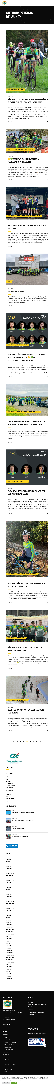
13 (27, 741)
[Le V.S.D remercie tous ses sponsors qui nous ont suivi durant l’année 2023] (27, 400)
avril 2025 (8, 892)
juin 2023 (8, 941)
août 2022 (8, 964)
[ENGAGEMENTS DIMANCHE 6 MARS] (8, 836)
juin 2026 (8, 859)
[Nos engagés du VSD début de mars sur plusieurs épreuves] (27, 549)
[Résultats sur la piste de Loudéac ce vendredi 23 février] (27, 626)
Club (9, 89)
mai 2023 (8, 943)
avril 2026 (8, 864)
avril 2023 (8, 945)
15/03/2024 (10, 351)
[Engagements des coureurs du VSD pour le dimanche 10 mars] (27, 467)
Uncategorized (10, 799)
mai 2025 (8, 889)
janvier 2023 (9, 952)
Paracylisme (9, 790)
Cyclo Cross (14, 89)
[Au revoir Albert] (27, 269)
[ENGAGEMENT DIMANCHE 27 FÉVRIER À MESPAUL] (8, 812)
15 (33, 741)
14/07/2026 (30, 1010)
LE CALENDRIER (8, 1049)
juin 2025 (8, 887)
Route (38, 216)
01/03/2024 (10, 580)
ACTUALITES (6, 1054)
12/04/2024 (10, 96)
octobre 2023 (9, 931)
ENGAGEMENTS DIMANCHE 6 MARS (20, 836)
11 (20, 741)
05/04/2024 (10, 222)
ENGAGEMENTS (8, 1057)
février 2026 (9, 868)
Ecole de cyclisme (22, 149)
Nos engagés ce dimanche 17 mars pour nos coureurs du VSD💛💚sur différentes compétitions (27, 357)
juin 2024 (8, 915)
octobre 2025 (9, 878)
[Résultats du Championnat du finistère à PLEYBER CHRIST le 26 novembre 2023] (27, 61)
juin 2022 (8, 969)
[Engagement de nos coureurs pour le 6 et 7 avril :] (27, 203)
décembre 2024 (10, 901)
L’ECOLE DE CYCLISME (10, 1042)
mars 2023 (8, 948)
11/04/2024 (10, 156)
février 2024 (9, 924)
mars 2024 (8, 922)
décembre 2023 (10, 927)
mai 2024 (8, 917)
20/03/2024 (10, 288)
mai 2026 (8, 861)
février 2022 (9, 978)
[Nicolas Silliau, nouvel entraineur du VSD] (8, 820)
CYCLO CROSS (8, 1069)
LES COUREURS (8, 1047)
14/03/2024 (10, 418)
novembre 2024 (10, 903)
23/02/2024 (10, 707)
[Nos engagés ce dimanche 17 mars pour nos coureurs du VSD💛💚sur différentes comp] (27, 331)
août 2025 (8, 882)
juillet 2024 (9, 913)
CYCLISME (7, 1067)
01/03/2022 (14, 826)
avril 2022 (8, 973)
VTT (7, 801)
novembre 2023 (10, 929)
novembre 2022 (10, 957)
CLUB (5, 1062)
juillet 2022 (9, 966)
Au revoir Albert (16, 291)
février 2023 (9, 950)
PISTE (5, 1072)
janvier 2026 (9, 871)
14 (30, 741)
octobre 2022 (9, 959)
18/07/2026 (30, 1002)
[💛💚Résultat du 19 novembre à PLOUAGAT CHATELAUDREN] (27, 141)
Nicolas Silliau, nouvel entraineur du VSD (22, 820)
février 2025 (9, 896)
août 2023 (8, 936)
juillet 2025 (9, 885)
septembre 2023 (10, 934)
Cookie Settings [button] (6, 1082)
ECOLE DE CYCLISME (10, 1064)
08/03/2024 (10, 488)
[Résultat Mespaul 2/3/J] (8, 828)
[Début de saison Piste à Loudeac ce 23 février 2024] (27, 690)
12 (23, 741)
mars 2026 (8, 866)
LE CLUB (5, 1037)
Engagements (29, 216)
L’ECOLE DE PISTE (9, 1044)
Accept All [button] (14, 1082)
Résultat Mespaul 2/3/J (18, 828)
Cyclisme (13, 216)
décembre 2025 (10, 873)
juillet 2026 (9, 857)
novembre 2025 (10, 875)
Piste (34, 216)
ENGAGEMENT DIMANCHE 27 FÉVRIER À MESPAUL (23, 812)
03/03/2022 (14, 834)
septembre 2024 (10, 908)
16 (36, 741)
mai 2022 (8, 971)
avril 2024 (8, 920)
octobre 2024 (9, 906)
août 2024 (8, 910)
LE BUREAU (7, 1039)
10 (17, 741)
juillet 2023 (9, 938)
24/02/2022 (14, 818)
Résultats (20, 89)
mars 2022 (8, 976)
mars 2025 (8, 894)
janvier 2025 (9, 899)
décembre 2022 (10, 955)
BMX (7, 777)
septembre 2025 (10, 880)
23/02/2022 (14, 810)
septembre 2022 (10, 962)
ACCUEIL (5, 1034)
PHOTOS (5, 1052)
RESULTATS (7, 1059)
